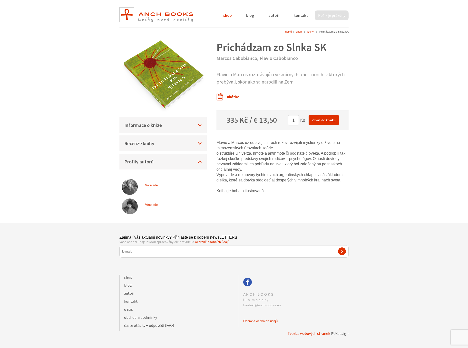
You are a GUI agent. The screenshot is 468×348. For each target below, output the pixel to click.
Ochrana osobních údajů (260, 321)
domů (288, 31)
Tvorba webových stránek (309, 333)
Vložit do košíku (324, 120)
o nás (128, 309)
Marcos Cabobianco (236, 58)
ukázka (233, 96)
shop (227, 15)
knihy (310, 31)
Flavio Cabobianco (279, 58)
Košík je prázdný (331, 15)
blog (250, 15)
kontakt (301, 15)
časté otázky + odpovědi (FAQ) (149, 325)
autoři (273, 15)
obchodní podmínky (140, 317)
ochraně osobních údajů (212, 242)
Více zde (151, 185)
